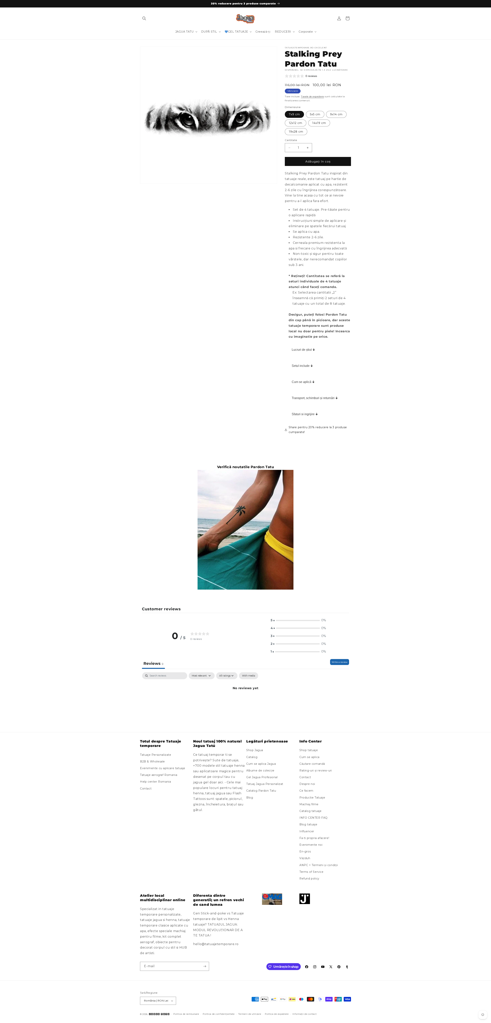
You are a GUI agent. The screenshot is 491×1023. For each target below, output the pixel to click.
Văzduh (304, 858)
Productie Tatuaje (312, 797)
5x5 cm (315, 114)
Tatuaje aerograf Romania (158, 775)
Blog (249, 797)
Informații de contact (304, 1014)
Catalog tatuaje (310, 811)
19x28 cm (296, 131)
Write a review (340, 662)
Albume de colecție (260, 770)
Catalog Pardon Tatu (261, 791)
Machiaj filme (309, 804)
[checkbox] (248, 675)
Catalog (251, 757)
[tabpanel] (245, 701)
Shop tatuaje (308, 750)
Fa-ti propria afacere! (314, 838)
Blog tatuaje (308, 824)
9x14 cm (336, 114)
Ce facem (306, 791)
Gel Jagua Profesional (262, 777)
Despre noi (307, 784)
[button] (144, 18)
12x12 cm (295, 123)
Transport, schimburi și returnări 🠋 (315, 398)
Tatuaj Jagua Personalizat (264, 784)
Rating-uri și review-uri (315, 770)
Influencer (306, 831)
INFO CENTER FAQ (313, 817)
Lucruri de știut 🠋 (303, 349)
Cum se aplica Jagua (261, 764)
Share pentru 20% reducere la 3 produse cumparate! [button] (318, 430)
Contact (146, 788)
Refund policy (309, 878)
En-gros (305, 851)
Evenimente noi (310, 844)
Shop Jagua (254, 750)
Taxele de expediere (312, 96)
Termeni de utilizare (249, 1014)
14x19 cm (319, 123)
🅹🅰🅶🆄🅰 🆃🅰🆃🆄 (159, 1014)
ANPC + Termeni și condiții (318, 865)
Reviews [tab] (153, 663)
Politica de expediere (277, 1014)
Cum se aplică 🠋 (303, 382)
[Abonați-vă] (204, 966)
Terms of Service (311, 872)
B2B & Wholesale (152, 761)
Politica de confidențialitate (218, 1014)
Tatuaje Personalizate (155, 755)
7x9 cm (294, 114)
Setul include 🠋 (302, 365)
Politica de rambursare (186, 1014)
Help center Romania (155, 782)
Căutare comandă (312, 764)
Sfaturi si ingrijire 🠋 (305, 414)
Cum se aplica (309, 757)
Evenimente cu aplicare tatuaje (162, 768)
